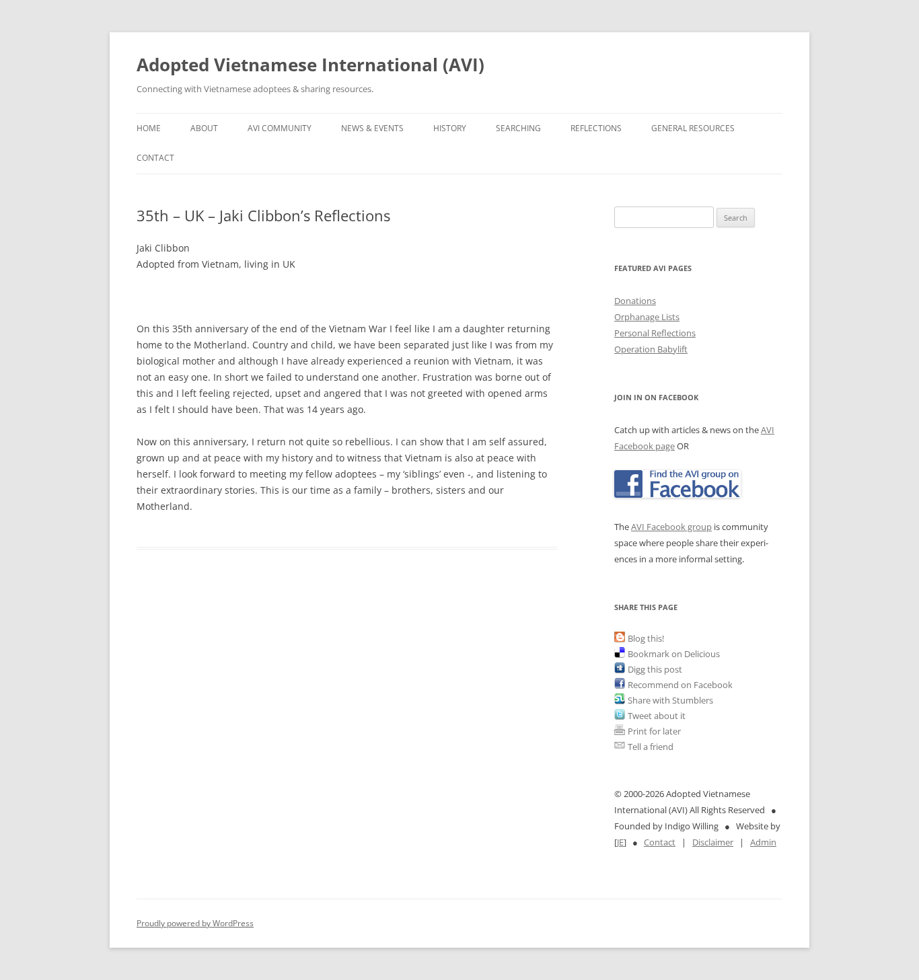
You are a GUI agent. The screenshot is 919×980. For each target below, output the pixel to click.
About (204, 128)
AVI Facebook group (671, 527)
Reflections (596, 128)
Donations (635, 301)
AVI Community (279, 128)
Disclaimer (712, 842)
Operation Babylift (651, 349)
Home (149, 128)
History (449, 128)
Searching (518, 128)
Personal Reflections (655, 333)
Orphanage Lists (646, 317)
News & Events (372, 128)
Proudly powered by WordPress (195, 923)
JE (620, 842)
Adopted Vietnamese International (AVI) (310, 64)
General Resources (693, 128)
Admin (763, 842)
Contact (155, 157)
